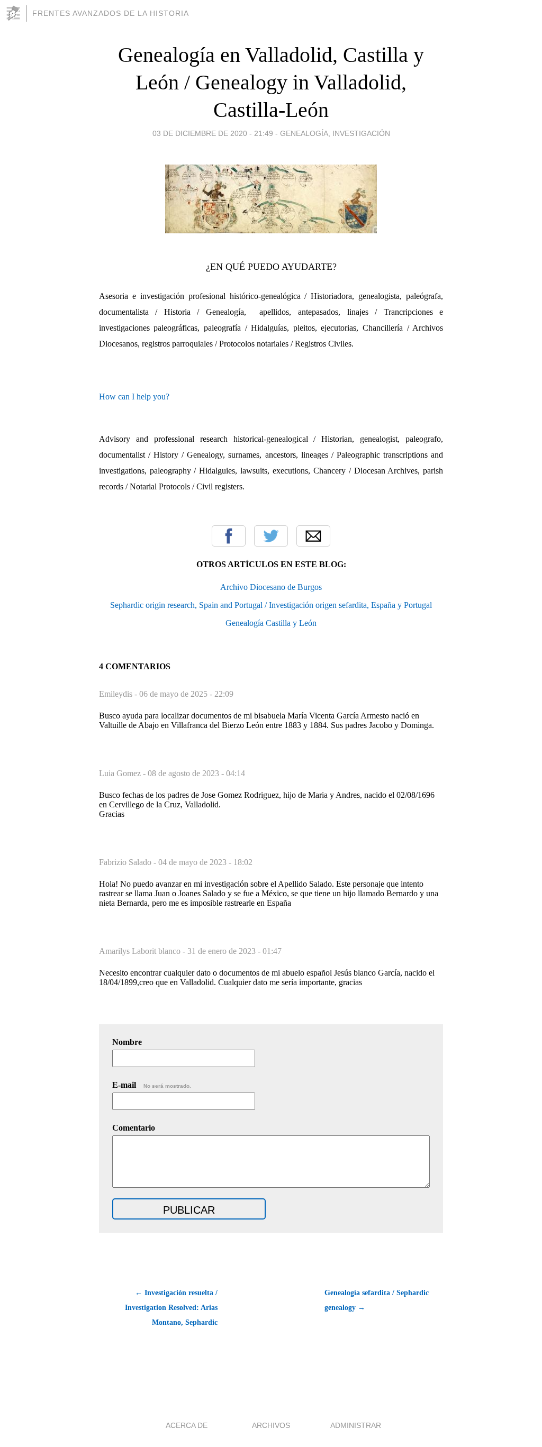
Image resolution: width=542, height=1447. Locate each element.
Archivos (271, 1425)
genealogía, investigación (335, 133)
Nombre (127, 1042)
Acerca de (186, 1425)
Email (313, 536)
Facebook (229, 536)
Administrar (355, 1425)
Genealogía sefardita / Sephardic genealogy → (376, 1300)
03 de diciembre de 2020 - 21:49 (212, 133)
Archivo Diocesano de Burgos (271, 587)
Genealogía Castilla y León (271, 622)
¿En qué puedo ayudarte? (271, 266)
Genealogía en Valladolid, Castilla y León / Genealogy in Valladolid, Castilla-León (271, 82)
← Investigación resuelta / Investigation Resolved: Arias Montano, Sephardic (171, 1307)
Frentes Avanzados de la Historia (110, 13)
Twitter (271, 536)
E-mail (151, 1084)
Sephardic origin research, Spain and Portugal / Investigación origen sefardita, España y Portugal (271, 604)
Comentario (133, 1127)
